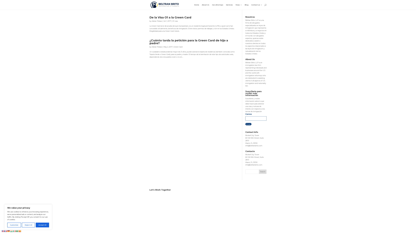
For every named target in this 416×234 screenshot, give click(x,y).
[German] (8, 231)
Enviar (248, 124)
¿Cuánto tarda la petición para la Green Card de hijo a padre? (189, 42)
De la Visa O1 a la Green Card (170, 17)
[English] (3, 231)
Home (196, 5)
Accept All (42, 225)
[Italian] (14, 231)
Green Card (178, 47)
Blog (246, 5)
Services (229, 5)
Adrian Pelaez (157, 21)
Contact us (255, 5)
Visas (238, 5)
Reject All (28, 225)
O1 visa (175, 21)
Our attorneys (217, 5)
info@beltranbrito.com (253, 146)
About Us (205, 5)
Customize (14, 225)
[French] (5, 231)
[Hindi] (11, 231)
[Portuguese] (17, 231)
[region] (28, 217)
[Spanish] (20, 231)
